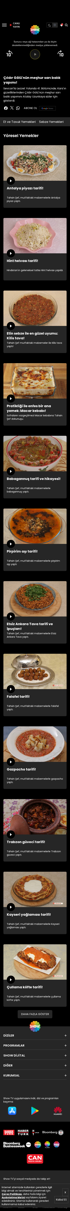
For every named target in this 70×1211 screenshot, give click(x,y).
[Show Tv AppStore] (12, 1111)
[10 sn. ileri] (60, 53)
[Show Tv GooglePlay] (35, 1111)
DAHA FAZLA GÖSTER (35, 1014)
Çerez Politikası (12, 1194)
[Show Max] (57, 1144)
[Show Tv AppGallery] (58, 1111)
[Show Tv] (35, 30)
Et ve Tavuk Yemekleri (19, 122)
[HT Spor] (35, 1132)
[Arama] (66, 25)
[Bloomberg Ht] (53, 1132)
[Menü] (4, 25)
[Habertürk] (8, 1132)
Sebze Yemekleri (51, 122)
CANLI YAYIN (16, 25)
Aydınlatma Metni (13, 1197)
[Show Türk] (47, 1144)
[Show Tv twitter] (12, 107)
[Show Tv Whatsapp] (18, 108)
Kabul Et (61, 1200)
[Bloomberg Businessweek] (17, 1145)
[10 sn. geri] (9, 53)
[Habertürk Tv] (23, 1132)
